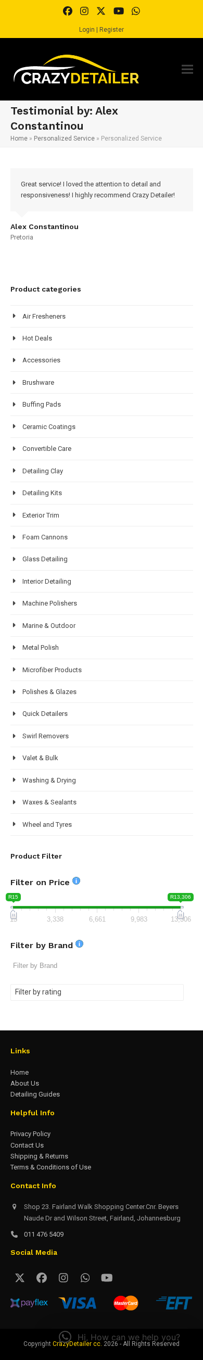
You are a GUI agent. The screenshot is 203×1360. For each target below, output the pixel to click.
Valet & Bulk (40, 758)
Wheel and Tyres (47, 824)
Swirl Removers (45, 736)
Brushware (38, 382)
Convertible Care (46, 448)
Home (19, 138)
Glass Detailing (45, 559)
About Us (24, 1083)
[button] (187, 69)
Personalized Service (64, 138)
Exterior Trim (40, 515)
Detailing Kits (42, 493)
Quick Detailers (45, 713)
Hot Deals (37, 338)
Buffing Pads (41, 404)
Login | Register (101, 29)
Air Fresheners (44, 316)
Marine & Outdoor (48, 625)
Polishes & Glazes (49, 692)
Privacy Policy (30, 1134)
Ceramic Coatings (48, 427)
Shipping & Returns (39, 1156)
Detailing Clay (42, 471)
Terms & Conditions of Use (50, 1167)
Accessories (41, 360)
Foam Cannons (45, 537)
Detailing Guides (35, 1094)
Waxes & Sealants (49, 802)
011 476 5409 (44, 1234)
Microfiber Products (52, 670)
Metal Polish (40, 647)
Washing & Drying (49, 780)
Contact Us (27, 1145)
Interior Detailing (46, 581)
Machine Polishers (49, 603)
